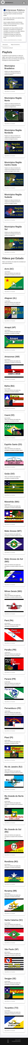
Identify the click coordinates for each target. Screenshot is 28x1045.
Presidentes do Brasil (8, 47)
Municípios (5, 44)
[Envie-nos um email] (8, 1039)
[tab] (5, 44)
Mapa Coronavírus (15, 44)
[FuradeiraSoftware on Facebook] (8, 1041)
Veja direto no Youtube (9, 91)
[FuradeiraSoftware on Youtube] (8, 1042)
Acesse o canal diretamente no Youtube (12, 40)
